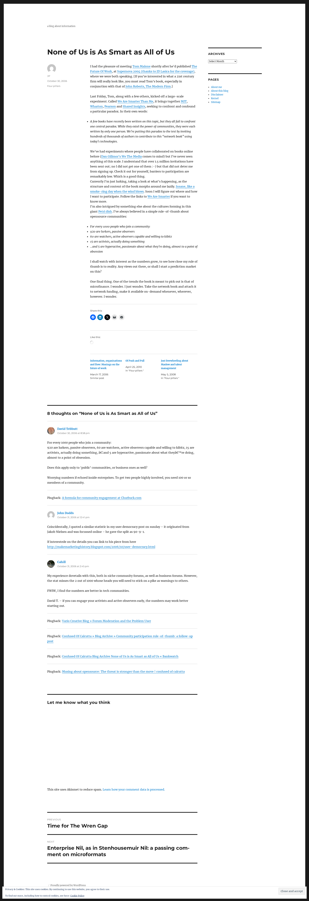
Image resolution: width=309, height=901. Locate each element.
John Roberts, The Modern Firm (148, 86)
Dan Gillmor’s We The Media (121, 156)
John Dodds (65, 513)
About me (216, 87)
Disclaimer (217, 94)
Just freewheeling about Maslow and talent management (174, 364)
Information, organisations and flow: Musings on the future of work (106, 364)
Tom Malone (142, 66)
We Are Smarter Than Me (135, 101)
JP (48, 76)
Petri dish (105, 211)
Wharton (96, 106)
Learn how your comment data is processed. (134, 789)
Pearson (110, 106)
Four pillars (53, 86)
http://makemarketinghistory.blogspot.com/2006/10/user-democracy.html (101, 547)
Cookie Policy (77, 895)
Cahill (61, 562)
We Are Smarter (159, 196)
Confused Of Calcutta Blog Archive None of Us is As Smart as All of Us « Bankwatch (120, 656)
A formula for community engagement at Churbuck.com (101, 498)
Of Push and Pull (135, 360)
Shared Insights (134, 106)
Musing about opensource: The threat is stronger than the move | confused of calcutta (123, 671)
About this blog (219, 90)
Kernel (215, 98)
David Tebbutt (67, 429)
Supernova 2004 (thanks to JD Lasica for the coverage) (155, 71)
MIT (184, 101)
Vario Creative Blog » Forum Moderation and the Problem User (106, 621)
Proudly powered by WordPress (68, 885)
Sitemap (215, 102)
